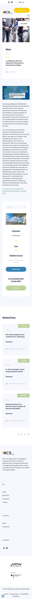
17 (28, 434)
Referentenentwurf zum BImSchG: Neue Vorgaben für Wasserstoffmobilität (16, 406)
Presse (8, 330)
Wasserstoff (22, 349)
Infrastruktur (13, 349)
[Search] (24, 207)
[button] (28, 15)
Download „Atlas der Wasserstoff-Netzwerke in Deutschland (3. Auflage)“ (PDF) (14, 191)
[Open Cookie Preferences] (3, 597)
